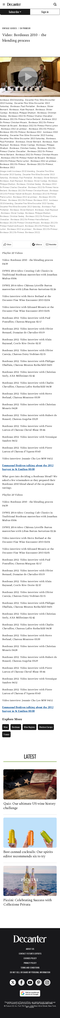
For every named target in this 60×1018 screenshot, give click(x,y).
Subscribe (14, 12)
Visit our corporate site (42, 1003)
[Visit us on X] (13, 982)
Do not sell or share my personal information (30, 972)
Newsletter (53, 244)
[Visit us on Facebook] (21, 982)
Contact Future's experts (30, 953)
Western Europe (45, 727)
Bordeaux (16, 727)
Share (9, 244)
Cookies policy (30, 958)
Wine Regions (29, 727)
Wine (6, 727)
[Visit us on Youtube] (30, 982)
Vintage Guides (9, 28)
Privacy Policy (30, 962)
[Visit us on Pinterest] (38, 982)
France (6, 734)
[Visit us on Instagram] (47, 982)
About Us (30, 948)
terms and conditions (30, 967)
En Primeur (25, 28)
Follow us (39, 244)
